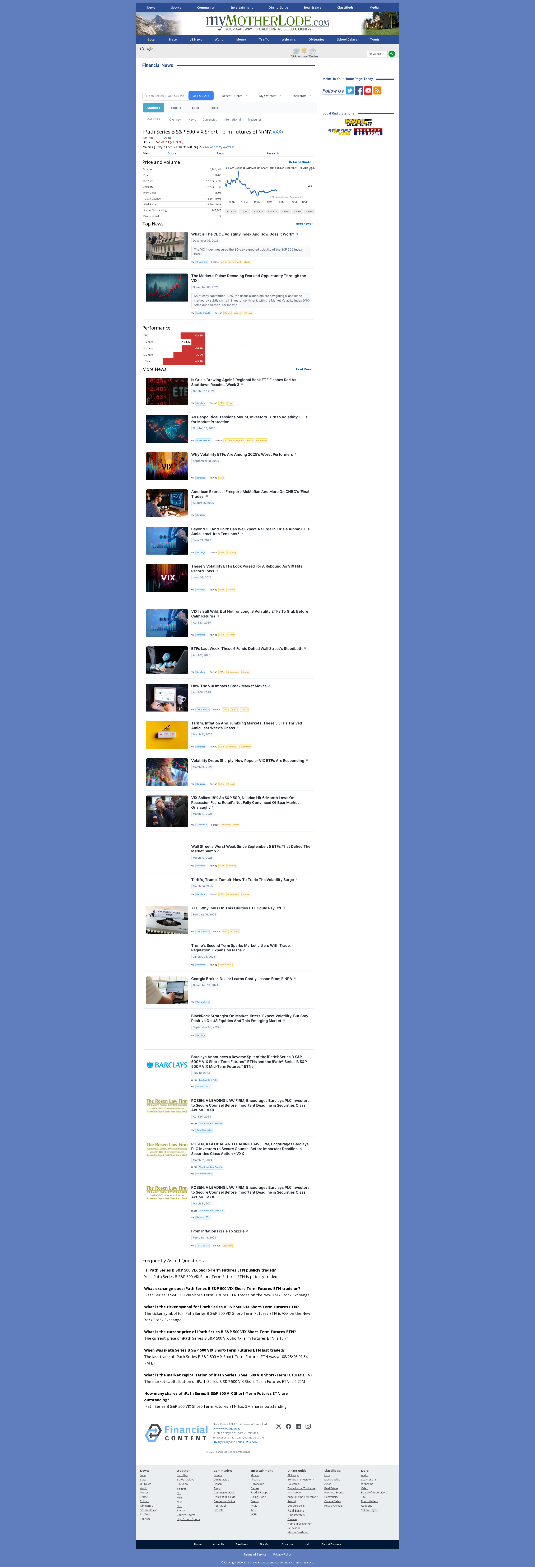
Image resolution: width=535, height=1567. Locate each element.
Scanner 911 (368, 1479)
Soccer (181, 1510)
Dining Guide (278, 7)
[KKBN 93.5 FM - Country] (368, 130)
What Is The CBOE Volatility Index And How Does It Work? (244, 234)
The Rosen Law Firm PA (210, 1123)
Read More (303, 369)
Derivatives (261, 440)
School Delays (347, 39)
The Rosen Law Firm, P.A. (211, 1210)
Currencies (210, 119)
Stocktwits (201, 262)
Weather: (184, 1471)
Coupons (366, 1505)
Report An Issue (331, 1544)
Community (206, 7)
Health (218, 1484)
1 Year (285, 211)
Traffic (264, 39)
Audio (364, 1475)
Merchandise (332, 1479)
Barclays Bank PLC (208, 1080)
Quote (171, 153)
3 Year (297, 211)
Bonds (227, 313)
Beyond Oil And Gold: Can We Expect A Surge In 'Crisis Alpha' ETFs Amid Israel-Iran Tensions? (250, 531)
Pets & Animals (333, 1505)
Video (364, 1488)
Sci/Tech (145, 1514)
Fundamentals (296, 1515)
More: (365, 1471)
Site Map (265, 1544)
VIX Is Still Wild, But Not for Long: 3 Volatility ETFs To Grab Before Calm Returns (249, 613)
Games (255, 1488)
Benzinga (200, 403)
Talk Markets (202, 709)
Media (374, 7)
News (151, 7)
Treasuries (254, 119)
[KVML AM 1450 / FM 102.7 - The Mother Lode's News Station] (359, 121)
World (219, 39)
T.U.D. (364, 1497)
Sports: (182, 1489)
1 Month (258, 211)
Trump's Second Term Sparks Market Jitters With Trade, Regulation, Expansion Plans (241, 947)
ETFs (195, 108)
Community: (223, 1471)
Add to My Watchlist (222, 147)
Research (272, 153)
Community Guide (224, 1492)
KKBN (254, 1514)
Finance (292, 1519)
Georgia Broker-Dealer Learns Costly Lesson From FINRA (243, 978)
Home (197, 1544)
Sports (176, 7)
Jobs (327, 1475)
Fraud (230, 403)
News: (144, 1471)
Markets (153, 108)
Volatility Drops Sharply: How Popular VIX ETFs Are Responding (249, 760)
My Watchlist (267, 96)
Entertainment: (262, 1471)
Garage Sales (332, 1501)
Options (234, 709)
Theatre (255, 1479)
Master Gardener (298, 1532)
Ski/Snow (182, 1484)
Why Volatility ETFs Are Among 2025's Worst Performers (244, 454)
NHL (179, 1506)
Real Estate (312, 7)
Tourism (376, 39)
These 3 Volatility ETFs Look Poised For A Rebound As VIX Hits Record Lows (246, 568)
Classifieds (345, 7)
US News (196, 39)
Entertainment (242, 7)
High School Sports (188, 1519)
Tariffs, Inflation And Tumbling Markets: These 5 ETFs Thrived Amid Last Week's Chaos (246, 725)
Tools (214, 108)
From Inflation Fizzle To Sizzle (219, 1231)
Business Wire (203, 1086)
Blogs (217, 1488)
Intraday (231, 211)
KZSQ (254, 1510)
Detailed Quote (300, 162)
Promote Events (334, 1492)
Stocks (176, 108)
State (172, 39)
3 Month (272, 211)
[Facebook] (288, 1433)
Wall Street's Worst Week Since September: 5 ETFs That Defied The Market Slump (250, 848)
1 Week (245, 211)
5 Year (309, 211)
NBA (179, 1502)
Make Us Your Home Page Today (347, 79)
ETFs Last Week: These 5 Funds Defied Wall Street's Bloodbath (248, 648)
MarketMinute (203, 313)
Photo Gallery (369, 1501)
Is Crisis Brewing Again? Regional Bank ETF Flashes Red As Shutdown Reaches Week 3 (243, 382)
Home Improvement (300, 1523)
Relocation (294, 1528)
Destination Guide (225, 1497)
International (232, 119)
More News (303, 223)
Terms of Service (254, 1554)
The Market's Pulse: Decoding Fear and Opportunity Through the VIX (248, 278)
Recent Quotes (232, 96)
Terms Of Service (247, 1442)
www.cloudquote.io (228, 1428)
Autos (327, 1484)
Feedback (242, 1544)
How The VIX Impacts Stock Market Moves (231, 686)
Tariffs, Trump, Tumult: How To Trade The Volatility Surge (244, 879)
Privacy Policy (221, 1442)
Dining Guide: (297, 1471)
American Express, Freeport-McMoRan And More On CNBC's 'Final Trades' (250, 494)
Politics (144, 1501)
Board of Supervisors (374, 1492)
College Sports (186, 1515)
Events (218, 1475)
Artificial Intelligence (234, 440)
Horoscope (257, 1484)
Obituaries (316, 39)
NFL (179, 1493)
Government (235, 262)
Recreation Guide (224, 1501)
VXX (277, 131)
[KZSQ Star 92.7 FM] (338, 130)
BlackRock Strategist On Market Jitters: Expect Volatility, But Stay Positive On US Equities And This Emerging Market (249, 1018)
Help (307, 1544)
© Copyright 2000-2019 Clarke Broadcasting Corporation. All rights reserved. (267, 1562)
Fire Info (219, 1510)
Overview (175, 119)
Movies (255, 1475)
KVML (254, 1505)
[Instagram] (308, 1433)
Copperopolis (296, 1505)
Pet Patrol (220, 1505)
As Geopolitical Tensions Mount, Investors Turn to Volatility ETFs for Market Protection (249, 419)
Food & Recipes (260, 1492)
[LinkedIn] (298, 1433)
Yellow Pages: (369, 1510)
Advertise (287, 1544)
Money (241, 39)
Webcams (289, 39)
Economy (238, 313)
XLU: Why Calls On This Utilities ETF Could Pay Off (238, 908)
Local (151, 39)
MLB (179, 1497)
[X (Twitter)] (278, 1433)
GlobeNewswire (204, 1130)
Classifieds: (332, 1471)
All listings (293, 1475)
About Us (218, 1544)
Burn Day (182, 1475)
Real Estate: (296, 1510)
